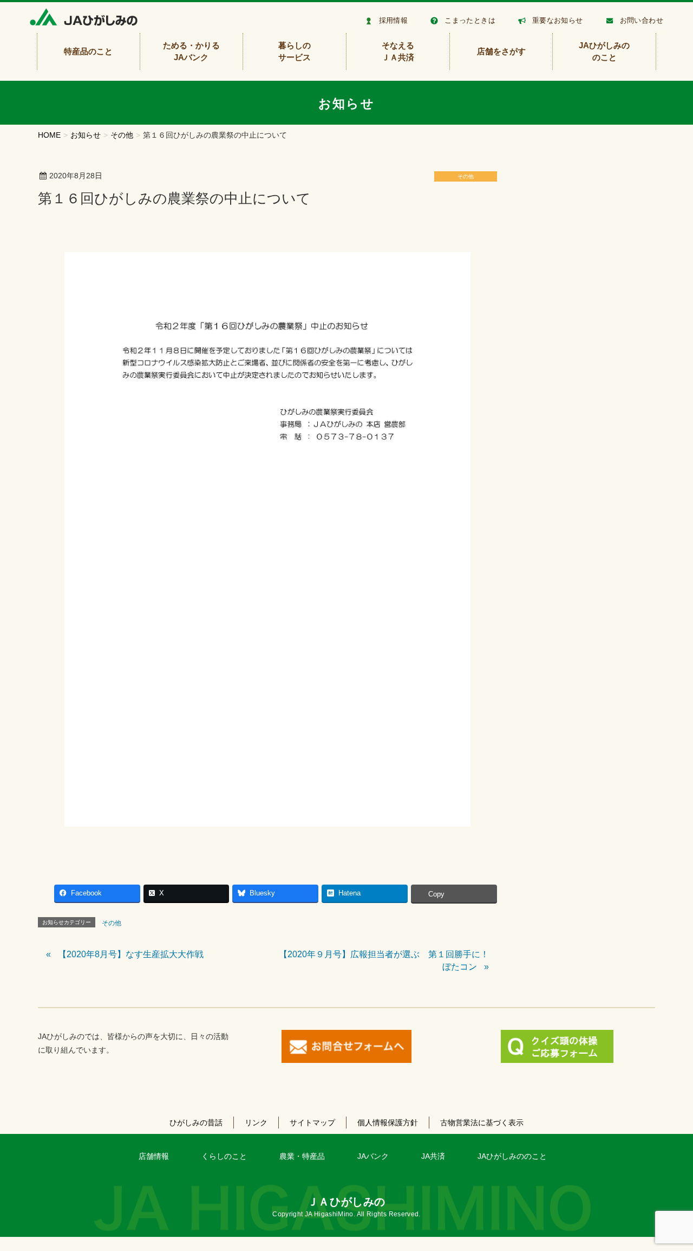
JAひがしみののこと (512, 1156)
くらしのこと (224, 1156)
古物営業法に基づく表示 (482, 1122)
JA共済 (433, 1156)
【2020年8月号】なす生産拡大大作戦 (131, 954)
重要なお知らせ (557, 20)
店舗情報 (154, 1156)
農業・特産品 (302, 1156)
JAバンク (373, 1156)
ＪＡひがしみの (346, 1202)
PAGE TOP (667, 1204)
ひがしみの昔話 (196, 1122)
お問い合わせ (641, 20)
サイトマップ (312, 1122)
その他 (465, 176)
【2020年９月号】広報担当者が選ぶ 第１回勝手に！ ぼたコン (388, 960)
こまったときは (469, 20)
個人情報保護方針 (387, 1122)
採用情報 (393, 20)
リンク (256, 1122)
